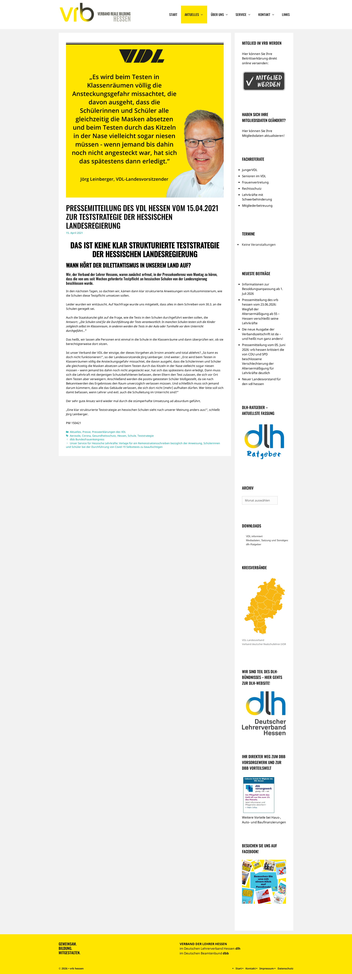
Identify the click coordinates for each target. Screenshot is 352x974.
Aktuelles (192, 14)
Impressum (266, 968)
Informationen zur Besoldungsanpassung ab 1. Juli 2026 (262, 289)
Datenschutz (285, 968)
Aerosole (75, 435)
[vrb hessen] (94, 12)
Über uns (217, 14)
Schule (132, 435)
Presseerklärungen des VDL (109, 432)
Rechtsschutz (251, 188)
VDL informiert (254, 536)
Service (241, 14)
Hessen (121, 435)
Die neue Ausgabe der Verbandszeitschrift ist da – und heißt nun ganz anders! (262, 334)
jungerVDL (249, 170)
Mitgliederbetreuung (257, 205)
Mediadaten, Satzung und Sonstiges (266, 540)
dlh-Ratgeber (253, 544)
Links (286, 14)
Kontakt (264, 14)
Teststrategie (146, 435)
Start (173, 14)
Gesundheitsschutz (104, 435)
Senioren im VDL (254, 176)
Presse (86, 432)
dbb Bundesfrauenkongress (87, 439)
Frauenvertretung (255, 182)
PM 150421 (73, 423)
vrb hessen (77, 968)
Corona (86, 435)
